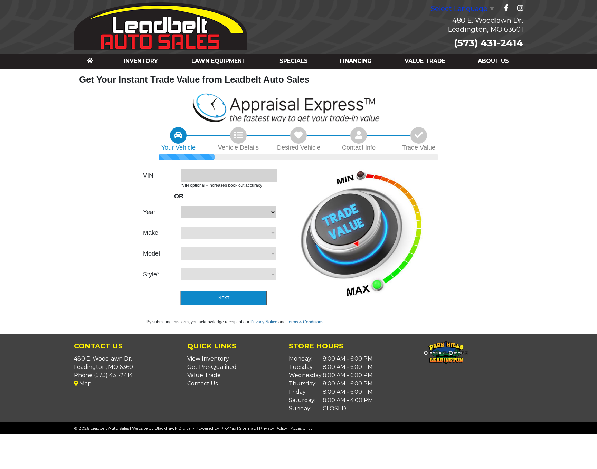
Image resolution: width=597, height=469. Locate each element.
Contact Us (202, 383)
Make (150, 233)
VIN (148, 175)
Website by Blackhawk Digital (162, 428)
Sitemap (247, 428)
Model (151, 253)
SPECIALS (293, 61)
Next (223, 298)
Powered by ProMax (216, 428)
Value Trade (204, 375)
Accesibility (302, 428)
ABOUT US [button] (493, 61)
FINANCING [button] (356, 61)
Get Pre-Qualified (212, 367)
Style (151, 274)
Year (149, 212)
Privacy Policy (273, 428)
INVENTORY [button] (141, 61)
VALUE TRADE (425, 61)
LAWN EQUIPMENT (218, 61)
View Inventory (208, 358)
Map (85, 383)
